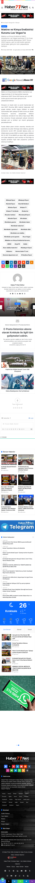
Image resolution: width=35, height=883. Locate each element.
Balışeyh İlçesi (24, 200)
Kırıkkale (24, 218)
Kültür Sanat (26, 799)
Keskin (11, 799)
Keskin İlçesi (13, 218)
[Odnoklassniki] (31, 262)
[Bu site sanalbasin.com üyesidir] (11, 858)
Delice (26, 793)
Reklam (3, 818)
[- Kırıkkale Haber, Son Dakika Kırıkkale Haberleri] (17, 15)
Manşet (18, 22)
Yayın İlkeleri (4, 816)
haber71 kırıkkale (12, 211)
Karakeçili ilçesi (25, 215)
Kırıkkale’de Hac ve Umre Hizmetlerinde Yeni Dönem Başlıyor (17, 309)
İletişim (26, 866)
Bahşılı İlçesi (11, 200)
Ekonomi (4, 796)
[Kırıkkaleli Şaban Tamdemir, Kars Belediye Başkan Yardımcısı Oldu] (9, 500)
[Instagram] (25, 294)
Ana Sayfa (5, 22)
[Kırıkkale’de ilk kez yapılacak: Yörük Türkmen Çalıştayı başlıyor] (26, 459)
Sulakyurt (4, 805)
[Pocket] (3, 266)
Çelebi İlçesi (11, 204)
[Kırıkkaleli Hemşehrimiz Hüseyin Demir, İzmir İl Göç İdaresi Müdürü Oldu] (6, 660)
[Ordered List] (11, 429)
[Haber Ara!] (33, 8)
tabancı (9, 251)
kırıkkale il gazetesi (11, 229)
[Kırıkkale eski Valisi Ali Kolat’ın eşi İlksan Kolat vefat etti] (26, 479)
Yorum (30, 629)
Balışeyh (21, 793)
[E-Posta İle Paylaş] (19, 266)
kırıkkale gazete (11, 222)
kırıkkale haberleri (18, 226)
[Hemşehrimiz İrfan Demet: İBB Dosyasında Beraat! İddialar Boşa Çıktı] (6, 637)
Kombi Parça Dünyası (22, 858)
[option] (17, 307)
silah (25, 244)
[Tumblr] (15, 262)
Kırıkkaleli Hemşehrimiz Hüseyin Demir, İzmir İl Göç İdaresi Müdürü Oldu (22, 660)
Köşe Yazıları (18, 799)
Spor (27, 802)
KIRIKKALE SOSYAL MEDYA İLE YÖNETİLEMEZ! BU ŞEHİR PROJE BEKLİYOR (21, 668)
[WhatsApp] (7, 266)
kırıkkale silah (26, 229)
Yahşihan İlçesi (27, 255)
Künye (3, 821)
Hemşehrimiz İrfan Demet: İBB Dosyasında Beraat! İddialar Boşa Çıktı (21, 636)
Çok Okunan (7, 629)
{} (21, 429)
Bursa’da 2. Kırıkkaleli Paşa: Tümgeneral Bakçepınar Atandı (7, 488)
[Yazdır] (23, 266)
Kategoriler (12, 22)
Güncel (19, 629)
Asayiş (3, 793)
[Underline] (7, 429)
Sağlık (16, 802)
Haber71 (24, 207)
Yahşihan (11, 805)
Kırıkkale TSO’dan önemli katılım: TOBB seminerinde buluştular (25, 508)
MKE (9, 244)
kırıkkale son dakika (17, 233)
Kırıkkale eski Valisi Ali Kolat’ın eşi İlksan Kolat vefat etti (24, 488)
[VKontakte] (27, 262)
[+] (23, 429)
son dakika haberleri (10, 248)
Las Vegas (27, 237)
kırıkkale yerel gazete (12, 237)
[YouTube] (20, 294)
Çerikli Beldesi (24, 204)
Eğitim (10, 796)
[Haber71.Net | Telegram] (17, 526)
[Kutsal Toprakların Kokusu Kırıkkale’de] (6, 645)
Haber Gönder (20, 866)
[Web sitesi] (10, 294)
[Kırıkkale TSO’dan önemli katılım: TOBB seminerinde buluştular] (26, 500)
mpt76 (18, 244)
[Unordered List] (13, 429)
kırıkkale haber (25, 222)
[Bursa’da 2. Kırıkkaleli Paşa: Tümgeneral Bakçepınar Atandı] (9, 479)
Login (31, 418)
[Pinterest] (19, 262)
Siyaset (22, 802)
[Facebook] (3, 262)
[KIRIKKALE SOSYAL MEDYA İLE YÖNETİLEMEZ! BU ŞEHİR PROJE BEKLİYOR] (6, 669)
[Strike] (9, 429)
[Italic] (5, 429)
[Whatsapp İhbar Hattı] (17, 693)
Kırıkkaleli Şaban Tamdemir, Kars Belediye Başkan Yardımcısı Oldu (8, 508)
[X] (7, 262)
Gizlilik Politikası (5, 813)
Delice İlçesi (13, 207)
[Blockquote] (15, 429)
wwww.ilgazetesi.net (11, 255)
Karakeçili (4, 799)
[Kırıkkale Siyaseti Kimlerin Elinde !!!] (9, 459)
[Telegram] (11, 266)
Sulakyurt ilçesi (27, 248)
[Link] (19, 429)
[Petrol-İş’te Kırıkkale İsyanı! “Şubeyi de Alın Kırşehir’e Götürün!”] (6, 653)
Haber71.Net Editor (17, 285)
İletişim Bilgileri (5, 824)
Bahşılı (14, 793)
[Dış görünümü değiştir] (30, 8)
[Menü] (2, 8)
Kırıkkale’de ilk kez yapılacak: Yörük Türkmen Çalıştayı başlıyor (25, 468)
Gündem (26, 796)
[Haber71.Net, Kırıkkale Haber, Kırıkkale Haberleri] (16, 7)
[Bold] (3, 429)
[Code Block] (17, 429)
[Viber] (15, 266)
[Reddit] (23, 262)
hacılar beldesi (10, 215)
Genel (15, 796)
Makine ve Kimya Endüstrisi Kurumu (18, 240)
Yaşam (17, 805)
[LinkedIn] (11, 262)
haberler (25, 211)
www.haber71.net (22, 251)
